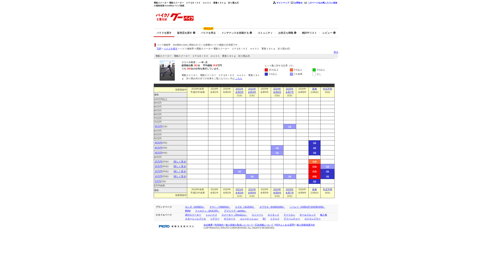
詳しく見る (180, 161)
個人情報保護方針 (306, 225)
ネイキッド (273, 215)
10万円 (158, 176)
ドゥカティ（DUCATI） (207, 210)
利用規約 (219, 225)
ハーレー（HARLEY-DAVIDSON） (307, 207)
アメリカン (289, 215)
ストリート (257, 215)
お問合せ (298, 3)
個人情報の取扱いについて (239, 225)
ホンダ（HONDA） (195, 207)
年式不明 (327, 89)
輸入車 (323, 215)
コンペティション (249, 218)
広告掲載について (264, 225)
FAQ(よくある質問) (285, 225)
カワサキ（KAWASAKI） (272, 207)
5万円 (158, 181)
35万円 (158, 152)
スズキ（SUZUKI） (245, 207)
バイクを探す (171, 48)
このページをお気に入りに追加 (322, 3)
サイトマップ (283, 3)
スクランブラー (312, 218)
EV (264, 218)
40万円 (158, 147)
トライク (274, 218)
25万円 (158, 161)
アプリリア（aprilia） (235, 210)
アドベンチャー (292, 218)
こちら (238, 78)
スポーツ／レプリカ (195, 218)
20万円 (158, 166)
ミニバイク (211, 215)
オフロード (229, 218)
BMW (188, 210)
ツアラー (214, 218)
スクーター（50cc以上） (234, 215)
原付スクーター (193, 215)
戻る (336, 52)
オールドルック (308, 215)
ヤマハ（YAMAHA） (220, 207)
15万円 (158, 171)
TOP (159, 48)
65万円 (158, 126)
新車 (314, 89)
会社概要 (208, 225)
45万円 (158, 142)
